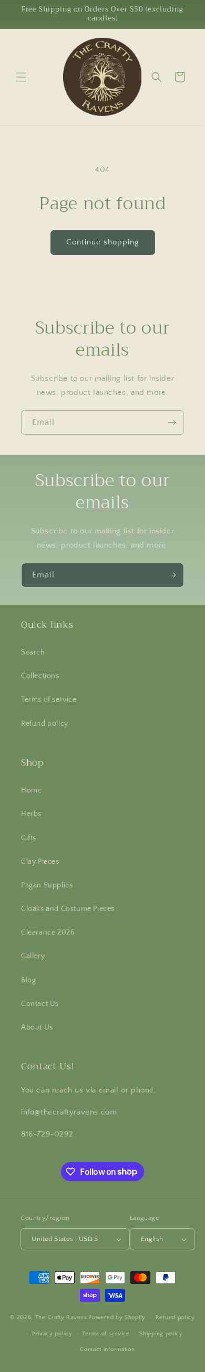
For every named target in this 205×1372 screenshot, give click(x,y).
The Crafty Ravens (61, 1317)
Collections (40, 676)
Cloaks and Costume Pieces (68, 909)
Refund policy (44, 724)
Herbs (31, 814)
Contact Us (40, 1004)
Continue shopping (102, 242)
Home (31, 790)
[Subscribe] (171, 422)
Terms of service (49, 699)
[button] (21, 77)
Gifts (28, 838)
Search (33, 652)
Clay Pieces (40, 862)
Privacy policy (52, 1334)
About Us (37, 1027)
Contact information (107, 1349)
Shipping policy (161, 1334)
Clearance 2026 (48, 932)
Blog (28, 980)
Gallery (33, 956)
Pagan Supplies (47, 885)
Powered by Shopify (117, 1317)
